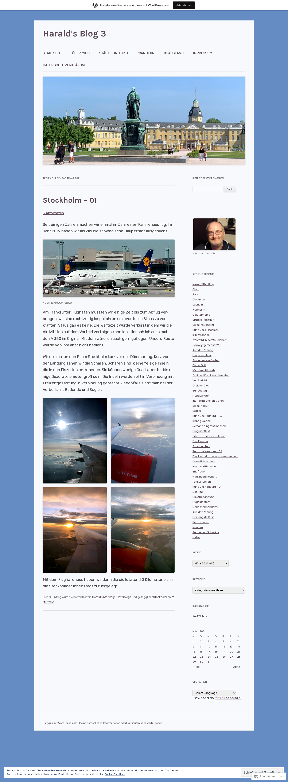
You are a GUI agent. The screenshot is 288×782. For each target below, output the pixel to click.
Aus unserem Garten (205, 360)
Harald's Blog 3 (74, 33)
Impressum (202, 53)
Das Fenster (200, 441)
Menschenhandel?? (205, 507)
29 (194, 661)
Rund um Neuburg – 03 (207, 415)
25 (216, 656)
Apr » (236, 666)
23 (201, 656)
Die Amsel (198, 299)
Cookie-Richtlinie (115, 774)
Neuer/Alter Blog (203, 284)
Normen (197, 527)
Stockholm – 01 (70, 200)
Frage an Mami (201, 355)
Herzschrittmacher (204, 466)
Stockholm (160, 597)
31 (208, 661)
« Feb (196, 666)
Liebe (196, 537)
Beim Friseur (200, 405)
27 (231, 656)
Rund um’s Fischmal (205, 329)
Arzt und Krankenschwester (210, 375)
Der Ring (197, 491)
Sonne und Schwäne (205, 532)
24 (209, 656)
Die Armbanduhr (203, 496)
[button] (75, 440)
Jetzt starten (183, 5)
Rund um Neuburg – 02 (207, 451)
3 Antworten (53, 213)
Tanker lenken (201, 481)
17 (208, 651)
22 (194, 656)
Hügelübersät (201, 501)
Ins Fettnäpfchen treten (208, 400)
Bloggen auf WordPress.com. (60, 722)
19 (223, 651)
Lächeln (197, 304)
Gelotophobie (201, 314)
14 (238, 646)
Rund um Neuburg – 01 (206, 486)
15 (193, 651)
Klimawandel (200, 334)
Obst (195, 289)
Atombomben (201, 446)
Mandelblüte (200, 395)
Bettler (196, 410)
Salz (195, 294)
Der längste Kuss (203, 517)
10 (208, 646)
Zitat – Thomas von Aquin (208, 436)
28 (239, 656)
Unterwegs (124, 597)
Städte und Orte (114, 53)
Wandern (146, 53)
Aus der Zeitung (202, 350)
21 (238, 651)
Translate (232, 698)
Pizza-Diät (199, 365)
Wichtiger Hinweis (203, 370)
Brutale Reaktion (203, 319)
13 (231, 646)
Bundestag (199, 390)
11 (216, 646)
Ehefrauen (199, 471)
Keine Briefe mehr (203, 461)
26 (224, 656)
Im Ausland (174, 53)
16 (201, 651)
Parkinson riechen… (205, 476)
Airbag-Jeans (201, 421)
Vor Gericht (199, 380)
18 (216, 651)
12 (223, 646)
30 (201, 661)
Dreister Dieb (201, 385)
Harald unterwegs (104, 597)
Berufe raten (200, 522)
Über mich (81, 53)
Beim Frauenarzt (203, 324)
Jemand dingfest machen (209, 426)
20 (231, 651)
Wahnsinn (198, 309)
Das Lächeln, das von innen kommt (215, 456)
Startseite (53, 53)
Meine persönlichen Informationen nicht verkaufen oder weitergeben (120, 722)
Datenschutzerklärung (64, 65)
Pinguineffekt (201, 431)
